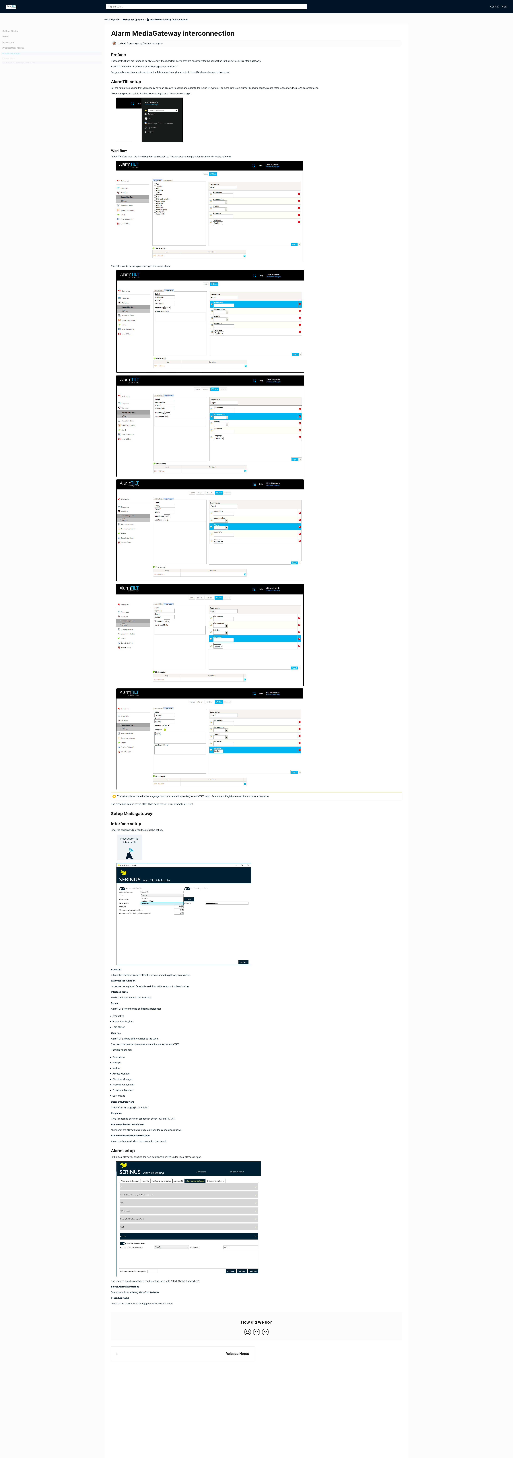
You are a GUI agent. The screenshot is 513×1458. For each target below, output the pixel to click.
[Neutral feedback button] (256, 1332)
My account (8, 42)
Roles (5, 36)
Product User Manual (13, 48)
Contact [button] (494, 6)
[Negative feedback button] (265, 1332)
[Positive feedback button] (247, 1332)
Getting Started (10, 31)
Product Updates (11, 53)
